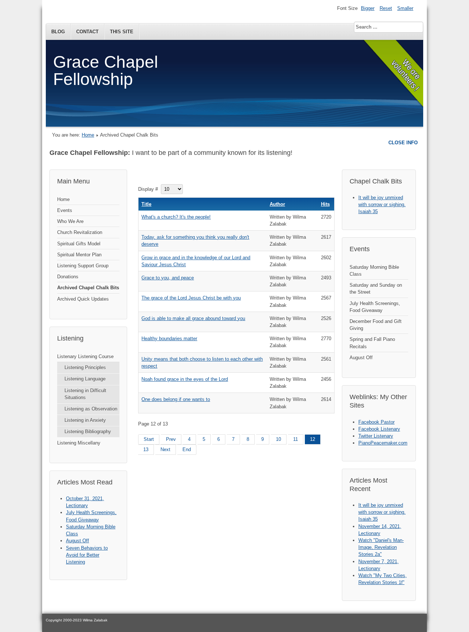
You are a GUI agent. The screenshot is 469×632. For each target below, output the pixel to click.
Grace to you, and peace (167, 277)
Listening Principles (85, 367)
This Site (121, 31)
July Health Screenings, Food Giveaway (375, 307)
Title (146, 204)
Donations (67, 276)
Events (64, 210)
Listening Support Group (82, 265)
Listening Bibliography (87, 431)
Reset (386, 8)
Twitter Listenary (375, 436)
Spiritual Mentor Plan (79, 254)
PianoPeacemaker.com (382, 443)
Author (277, 204)
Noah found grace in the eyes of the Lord (184, 379)
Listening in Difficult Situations (85, 394)
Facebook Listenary (379, 429)
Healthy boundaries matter (169, 338)
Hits (325, 204)
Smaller (405, 8)
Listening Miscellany (78, 443)
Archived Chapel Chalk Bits (88, 287)
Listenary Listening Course (85, 356)
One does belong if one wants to (175, 399)
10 (278, 439)
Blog (58, 31)
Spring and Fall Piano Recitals (372, 343)
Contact (87, 31)
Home (88, 135)
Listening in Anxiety (85, 420)
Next (165, 449)
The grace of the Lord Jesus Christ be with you (191, 298)
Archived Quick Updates (83, 299)
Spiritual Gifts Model (78, 243)
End (186, 449)
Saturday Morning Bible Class (374, 270)
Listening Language (85, 379)
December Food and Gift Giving (376, 325)
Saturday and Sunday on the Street (376, 288)
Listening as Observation (90, 409)
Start (149, 439)
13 (145, 449)
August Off (361, 357)
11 (295, 439)
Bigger (367, 8)
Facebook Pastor (376, 422)
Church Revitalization (79, 232)
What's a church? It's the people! (176, 217)
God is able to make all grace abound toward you (193, 318)
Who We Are (70, 221)
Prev (171, 439)
